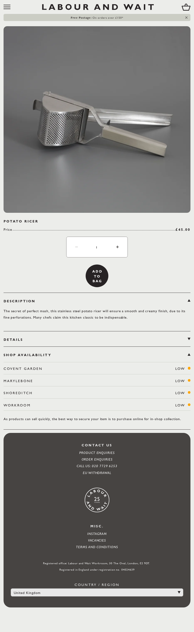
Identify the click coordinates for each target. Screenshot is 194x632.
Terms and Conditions (97, 547)
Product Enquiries (97, 453)
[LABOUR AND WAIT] (98, 7)
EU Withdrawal (97, 473)
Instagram (96, 534)
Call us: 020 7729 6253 (97, 466)
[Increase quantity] (117, 247)
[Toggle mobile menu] (9, 7)
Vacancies (97, 540)
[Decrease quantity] (76, 247)
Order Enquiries (97, 459)
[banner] (97, 7)
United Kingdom (27, 593)
